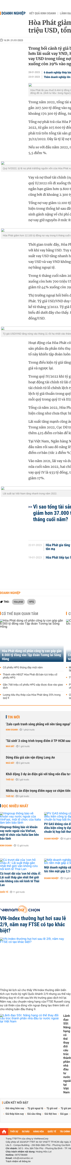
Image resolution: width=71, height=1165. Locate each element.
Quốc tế (4, 892)
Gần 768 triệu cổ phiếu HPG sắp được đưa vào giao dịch (33, 686)
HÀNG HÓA (38, 1131)
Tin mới (13, 717)
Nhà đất (10, 746)
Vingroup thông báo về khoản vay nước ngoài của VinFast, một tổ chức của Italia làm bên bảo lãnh (19, 833)
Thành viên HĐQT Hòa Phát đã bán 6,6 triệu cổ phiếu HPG (30, 676)
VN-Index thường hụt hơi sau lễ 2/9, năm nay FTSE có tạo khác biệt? (33, 924)
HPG (31, 601)
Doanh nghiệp (14, 13)
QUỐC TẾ (52, 1131)
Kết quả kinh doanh (42, 13)
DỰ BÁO (26, 1131)
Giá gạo (64, 1114)
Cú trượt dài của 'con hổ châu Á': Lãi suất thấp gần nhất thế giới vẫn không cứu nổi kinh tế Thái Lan (20, 879)
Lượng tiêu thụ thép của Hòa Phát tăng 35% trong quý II (32, 696)
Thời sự (10, 779)
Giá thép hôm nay (14, 1114)
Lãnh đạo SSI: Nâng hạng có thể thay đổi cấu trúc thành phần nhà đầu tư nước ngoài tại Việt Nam (67, 1054)
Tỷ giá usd (52, 1108)
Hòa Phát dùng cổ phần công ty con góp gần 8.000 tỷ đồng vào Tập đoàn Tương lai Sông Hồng (32, 655)
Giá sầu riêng (34, 1114)
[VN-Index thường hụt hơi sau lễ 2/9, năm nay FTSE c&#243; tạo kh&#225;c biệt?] (35, 961)
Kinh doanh (12, 729)
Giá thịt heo (50, 1114)
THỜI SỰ (14, 1131)
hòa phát (18, 601)
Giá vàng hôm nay (14, 1108)
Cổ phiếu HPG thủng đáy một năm (23, 667)
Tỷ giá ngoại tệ (35, 1108)
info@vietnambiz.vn (23, 1158)
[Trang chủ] (4, 1131)
